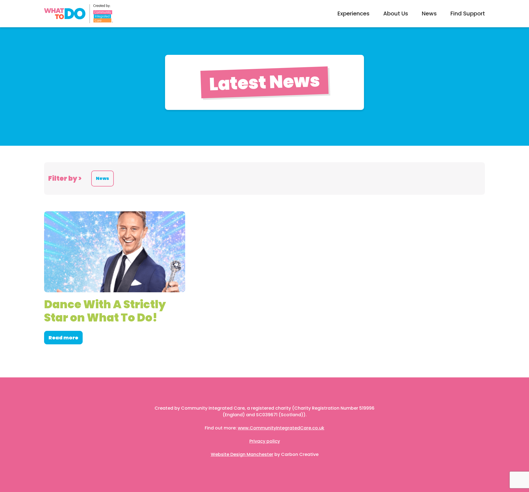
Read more (63, 337)
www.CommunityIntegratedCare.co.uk (281, 428)
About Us (395, 13)
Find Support (467, 13)
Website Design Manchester (242, 454)
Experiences (353, 13)
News (429, 13)
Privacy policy (264, 441)
